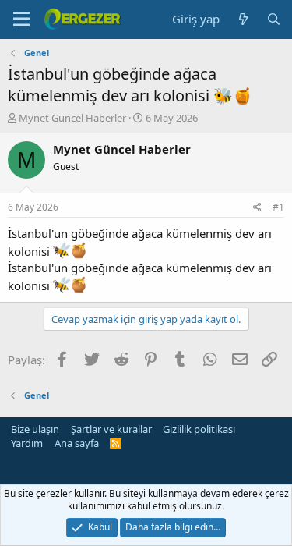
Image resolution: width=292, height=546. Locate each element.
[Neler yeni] (242, 19)
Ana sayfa (77, 443)
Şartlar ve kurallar (111, 429)
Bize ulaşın (35, 429)
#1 (278, 207)
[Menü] (21, 19)
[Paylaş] (257, 208)
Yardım (27, 443)
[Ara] (274, 19)
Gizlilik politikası (199, 429)
